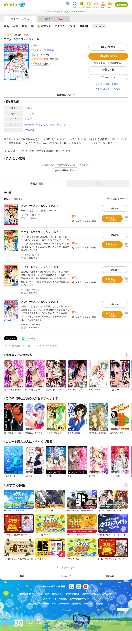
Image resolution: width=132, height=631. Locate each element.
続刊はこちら (65, 94)
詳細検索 (110, 576)
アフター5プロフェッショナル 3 (39, 267)
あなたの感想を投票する (64, 170)
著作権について (50, 603)
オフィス (61, 124)
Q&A (47, 593)
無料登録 (123, 4)
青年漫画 (49, 50)
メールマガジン (105, 593)
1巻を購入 (108, 56)
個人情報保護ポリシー (79, 598)
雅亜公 (35, 45)
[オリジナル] (44, 26)
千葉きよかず (9, 476)
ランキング (66, 576)
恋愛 (52, 124)
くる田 (49, 476)
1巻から (7, 198)
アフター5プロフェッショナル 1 (39, 205)
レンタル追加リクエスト (108, 83)
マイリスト (109, 77)
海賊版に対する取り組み (82, 603)
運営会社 (99, 603)
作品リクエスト (73, 593)
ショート (55, 19)
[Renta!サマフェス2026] (22, 4)
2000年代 (29, 130)
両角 (69, 476)
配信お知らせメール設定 (108, 88)
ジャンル (97, 26)
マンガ (28, 119)
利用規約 (63, 598)
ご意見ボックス (89, 593)
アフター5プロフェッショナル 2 (39, 232)
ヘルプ (39, 593)
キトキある (115, 476)
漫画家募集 (64, 603)
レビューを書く (42, 63)
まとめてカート (118, 198)
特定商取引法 (35, 603)
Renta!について (27, 593)
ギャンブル (42, 124)
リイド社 (29, 113)
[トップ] (11, 4)
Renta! (7, 345)
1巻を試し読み (108, 47)
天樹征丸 (29, 476)
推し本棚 (109, 69)
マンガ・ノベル (20, 19)
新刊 (22, 576)
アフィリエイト (50, 598)
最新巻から (19, 198)
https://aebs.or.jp (31, 625)
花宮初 (92, 476)
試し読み (115, 208)
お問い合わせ (58, 593)
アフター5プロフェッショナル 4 (39, 301)
